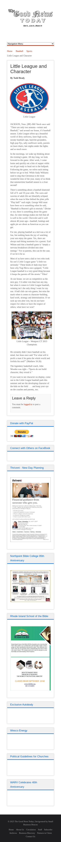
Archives (13, 833)
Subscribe (48, 829)
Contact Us (30, 836)
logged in (28, 404)
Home (9, 51)
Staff (40, 829)
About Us (20, 829)
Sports (29, 51)
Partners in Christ (44, 833)
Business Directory (27, 833)
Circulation (31, 829)
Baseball (19, 51)
